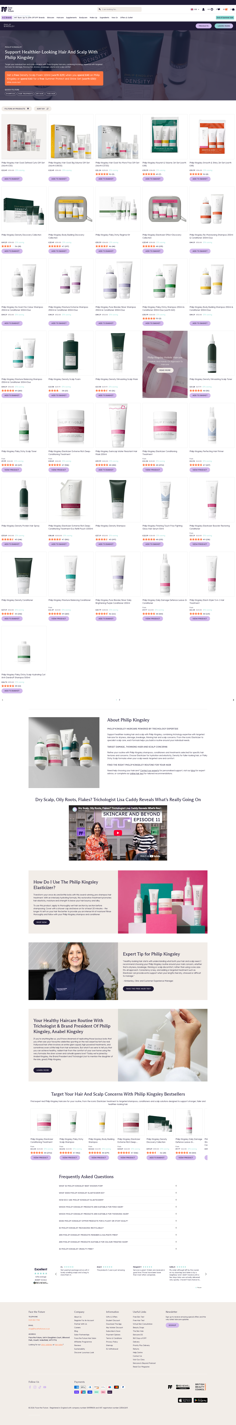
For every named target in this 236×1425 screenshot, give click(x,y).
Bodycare (83, 17)
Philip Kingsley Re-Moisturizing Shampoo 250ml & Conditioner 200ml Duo (211, 236)
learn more (43, 1070)
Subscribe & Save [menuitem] (113, 1331)
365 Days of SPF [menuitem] (140, 1338)
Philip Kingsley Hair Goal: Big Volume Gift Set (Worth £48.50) (69, 164)
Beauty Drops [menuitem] (138, 1327)
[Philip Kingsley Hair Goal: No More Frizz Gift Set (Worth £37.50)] (118, 136)
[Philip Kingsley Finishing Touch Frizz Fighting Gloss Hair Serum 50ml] (165, 499)
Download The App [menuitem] (113, 1324)
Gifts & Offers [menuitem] (111, 1317)
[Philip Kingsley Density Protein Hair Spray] (24, 499)
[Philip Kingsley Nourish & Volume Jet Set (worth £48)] (165, 136)
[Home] (170, 1387)
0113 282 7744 (34, 1320)
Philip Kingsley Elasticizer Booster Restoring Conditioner (210, 527)
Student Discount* (212, 2)
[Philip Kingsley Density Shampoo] (118, 499)
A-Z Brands (7, 17)
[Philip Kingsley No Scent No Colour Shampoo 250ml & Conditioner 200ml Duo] (24, 281)
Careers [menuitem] (77, 1327)
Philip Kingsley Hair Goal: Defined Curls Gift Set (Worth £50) (23, 164)
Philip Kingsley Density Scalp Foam (64, 379)
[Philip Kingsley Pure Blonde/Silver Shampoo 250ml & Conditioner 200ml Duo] (118, 281)
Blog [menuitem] (76, 1331)
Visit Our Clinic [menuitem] (139, 1360)
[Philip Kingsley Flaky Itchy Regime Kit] (118, 209)
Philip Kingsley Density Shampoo (110, 526)
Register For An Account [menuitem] (84, 1320)
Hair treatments (25, 94)
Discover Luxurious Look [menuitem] (84, 1352)
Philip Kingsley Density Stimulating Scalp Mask (117, 379)
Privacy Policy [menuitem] (112, 1342)
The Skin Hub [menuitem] (138, 1331)
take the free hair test (138, 989)
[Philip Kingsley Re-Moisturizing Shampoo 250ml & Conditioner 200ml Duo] (212, 209)
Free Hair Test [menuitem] (138, 1320)
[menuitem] (30, 1387)
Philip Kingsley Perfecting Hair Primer (207, 451)
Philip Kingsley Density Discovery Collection (21, 235)
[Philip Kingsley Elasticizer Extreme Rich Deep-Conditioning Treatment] (71, 425)
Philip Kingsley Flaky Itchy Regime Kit (113, 235)
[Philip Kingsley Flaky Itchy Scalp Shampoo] (73, 1122)
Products (204, 26)
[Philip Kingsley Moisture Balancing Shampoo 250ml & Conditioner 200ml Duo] (24, 353)
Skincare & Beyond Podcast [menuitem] (144, 1363)
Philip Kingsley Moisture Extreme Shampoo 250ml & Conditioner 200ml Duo (68, 308)
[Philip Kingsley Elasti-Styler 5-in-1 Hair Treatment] (212, 574)
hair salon (59, 1345)
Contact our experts (149, 770)
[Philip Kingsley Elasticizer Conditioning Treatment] (165, 425)
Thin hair (51, 94)
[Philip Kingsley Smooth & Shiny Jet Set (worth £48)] (212, 136)
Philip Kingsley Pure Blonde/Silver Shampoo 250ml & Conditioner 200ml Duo (116, 308)
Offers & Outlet (126, 17)
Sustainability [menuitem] (79, 1349)
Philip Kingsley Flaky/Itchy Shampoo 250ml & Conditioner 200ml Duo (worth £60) (163, 308)
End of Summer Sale (225, 17)
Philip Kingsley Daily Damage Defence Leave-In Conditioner (164, 601)
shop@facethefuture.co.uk (39, 1329)
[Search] (99, 9)
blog (193, 770)
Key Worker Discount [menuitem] (114, 1327)
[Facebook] (30, 1387)
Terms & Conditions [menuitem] (114, 1338)
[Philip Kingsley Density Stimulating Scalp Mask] (118, 353)
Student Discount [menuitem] (113, 1320)
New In (115, 17)
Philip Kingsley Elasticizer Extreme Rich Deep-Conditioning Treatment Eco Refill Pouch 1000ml (70, 527)
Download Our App (161, 2)
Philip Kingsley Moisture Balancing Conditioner (69, 600)
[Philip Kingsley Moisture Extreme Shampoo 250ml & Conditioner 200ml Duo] (71, 281)
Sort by (41, 109)
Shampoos (10, 94)
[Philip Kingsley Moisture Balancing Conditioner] (71, 574)
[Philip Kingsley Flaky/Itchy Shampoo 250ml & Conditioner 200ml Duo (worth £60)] (165, 281)
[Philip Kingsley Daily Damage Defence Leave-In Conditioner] (165, 574)
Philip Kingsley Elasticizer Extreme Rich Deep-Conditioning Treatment (69, 452)
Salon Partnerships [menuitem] (81, 1335)
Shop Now (42, 922)
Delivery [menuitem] (136, 1342)
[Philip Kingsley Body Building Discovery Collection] (71, 209)
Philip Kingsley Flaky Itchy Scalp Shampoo (71, 1140)
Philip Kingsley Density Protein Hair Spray (20, 526)
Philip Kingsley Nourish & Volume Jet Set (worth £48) (164, 164)
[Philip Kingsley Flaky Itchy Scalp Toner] (24, 425)
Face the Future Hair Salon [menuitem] (85, 1338)
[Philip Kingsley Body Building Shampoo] (102, 1122)
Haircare (60, 17)
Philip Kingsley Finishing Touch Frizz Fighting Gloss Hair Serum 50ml (162, 527)
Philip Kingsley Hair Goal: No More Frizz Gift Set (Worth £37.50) (117, 164)
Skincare (50, 17)
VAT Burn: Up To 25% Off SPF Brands (29, 17)
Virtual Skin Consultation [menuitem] (142, 1324)
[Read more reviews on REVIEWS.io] (40, 1283)
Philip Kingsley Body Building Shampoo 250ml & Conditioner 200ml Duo (211, 308)
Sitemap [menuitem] (109, 1345)
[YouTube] (44, 1387)
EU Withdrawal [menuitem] (112, 1349)
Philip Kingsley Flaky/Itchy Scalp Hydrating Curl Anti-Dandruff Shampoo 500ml (23, 676)
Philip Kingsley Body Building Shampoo (101, 1140)
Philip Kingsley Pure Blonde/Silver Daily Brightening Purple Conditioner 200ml (113, 601)
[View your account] (203, 9)
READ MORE (164, 370)
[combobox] (119, 9)
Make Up (93, 17)
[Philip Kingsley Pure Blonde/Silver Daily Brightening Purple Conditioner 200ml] (118, 574)
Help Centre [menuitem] (137, 1352)
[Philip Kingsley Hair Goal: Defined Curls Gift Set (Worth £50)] (24, 136)
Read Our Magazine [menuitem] (141, 1367)
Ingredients (104, 17)
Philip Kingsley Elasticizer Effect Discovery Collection (161, 236)
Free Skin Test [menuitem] (138, 1317)
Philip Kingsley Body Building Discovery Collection (66, 236)
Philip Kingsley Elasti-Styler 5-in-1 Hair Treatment (207, 601)
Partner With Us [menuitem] (80, 1324)
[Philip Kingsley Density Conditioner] (24, 574)
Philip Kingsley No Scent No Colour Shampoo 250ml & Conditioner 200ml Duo (22, 308)
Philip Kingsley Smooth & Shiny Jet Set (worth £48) (210, 164)
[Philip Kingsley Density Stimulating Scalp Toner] (212, 353)
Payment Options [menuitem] (113, 1335)
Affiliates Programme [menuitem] (83, 1342)
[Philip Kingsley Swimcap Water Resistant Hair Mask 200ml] (118, 425)
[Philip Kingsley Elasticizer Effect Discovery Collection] (165, 209)
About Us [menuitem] (77, 1317)
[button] (56, 1274)
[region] (131, 1274)
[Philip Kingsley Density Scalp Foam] (71, 353)
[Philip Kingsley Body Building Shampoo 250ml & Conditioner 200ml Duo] (212, 281)
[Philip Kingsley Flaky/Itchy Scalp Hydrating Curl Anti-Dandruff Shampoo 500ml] (24, 648)
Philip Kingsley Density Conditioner (17, 600)
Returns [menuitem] (136, 1349)
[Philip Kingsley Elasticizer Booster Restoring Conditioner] (212, 499)
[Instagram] (34, 1387)
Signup (172, 1325)
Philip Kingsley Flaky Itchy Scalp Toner (19, 451)
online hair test (137, 773)
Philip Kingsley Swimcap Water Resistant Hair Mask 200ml (116, 452)
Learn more (224, 26)
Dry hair (39, 94)
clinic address (46, 1345)
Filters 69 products (15, 109)
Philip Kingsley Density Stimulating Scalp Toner (211, 379)
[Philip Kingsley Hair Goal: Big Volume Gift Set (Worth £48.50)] (71, 136)
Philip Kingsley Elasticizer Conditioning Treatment (159, 452)
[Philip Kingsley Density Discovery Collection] (24, 209)
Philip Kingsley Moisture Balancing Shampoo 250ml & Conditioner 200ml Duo (21, 380)
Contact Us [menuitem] (137, 1356)
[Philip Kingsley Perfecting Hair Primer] (212, 425)
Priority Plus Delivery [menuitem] (141, 1345)
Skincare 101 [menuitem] (138, 1335)
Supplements (71, 17)
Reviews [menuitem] (77, 1345)
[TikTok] (39, 1387)
